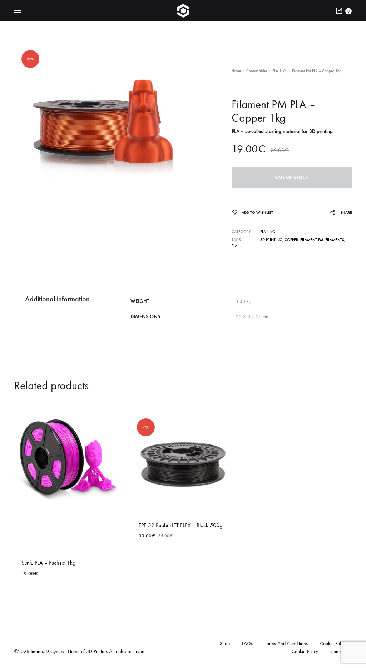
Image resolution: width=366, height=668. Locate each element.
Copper (291, 239)
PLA (234, 246)
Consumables (256, 71)
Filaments (334, 239)
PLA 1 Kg (279, 71)
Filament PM (311, 239)
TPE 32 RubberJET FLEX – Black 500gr (181, 525)
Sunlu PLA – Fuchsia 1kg (48, 562)
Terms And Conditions (286, 643)
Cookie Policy (333, 643)
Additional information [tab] (57, 299)
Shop (225, 643)
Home (236, 71)
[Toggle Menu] (17, 11)
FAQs (247, 643)
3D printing (271, 239)
